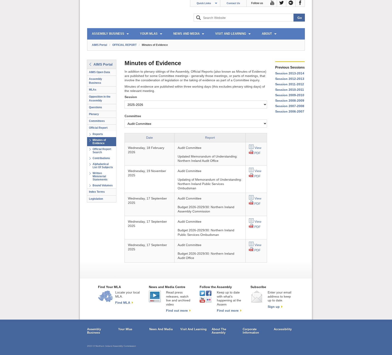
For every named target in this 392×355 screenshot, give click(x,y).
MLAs (92, 89)
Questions (95, 107)
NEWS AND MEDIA (186, 33)
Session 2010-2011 (289, 89)
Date (149, 137)
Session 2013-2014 (289, 73)
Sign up (274, 306)
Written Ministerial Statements (100, 176)
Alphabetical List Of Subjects (103, 166)
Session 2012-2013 (289, 79)
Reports (98, 134)
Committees (97, 121)
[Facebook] (300, 3)
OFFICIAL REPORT (124, 45)
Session (131, 97)
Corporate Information (251, 331)
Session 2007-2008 (289, 106)
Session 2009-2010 (289, 95)
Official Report (98, 127)
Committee (133, 116)
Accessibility (283, 329)
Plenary (94, 114)
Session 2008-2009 (289, 100)
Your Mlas (125, 329)
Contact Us (233, 3)
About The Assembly (219, 331)
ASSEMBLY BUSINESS (108, 33)
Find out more (177, 310)
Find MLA (122, 302)
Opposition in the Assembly (99, 98)
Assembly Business (95, 80)
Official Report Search (102, 151)
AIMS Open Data (99, 72)
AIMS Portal (99, 45)
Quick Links (204, 3)
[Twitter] (281, 3)
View (258, 148)
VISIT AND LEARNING (230, 33)
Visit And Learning (193, 329)
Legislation (96, 198)
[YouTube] (272, 3)
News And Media (161, 329)
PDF (257, 153)
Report (210, 137)
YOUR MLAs (149, 33)
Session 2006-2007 (289, 111)
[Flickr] (291, 3)
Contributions (101, 158)
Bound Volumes (103, 185)
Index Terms (97, 191)
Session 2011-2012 (289, 84)
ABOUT (267, 33)
